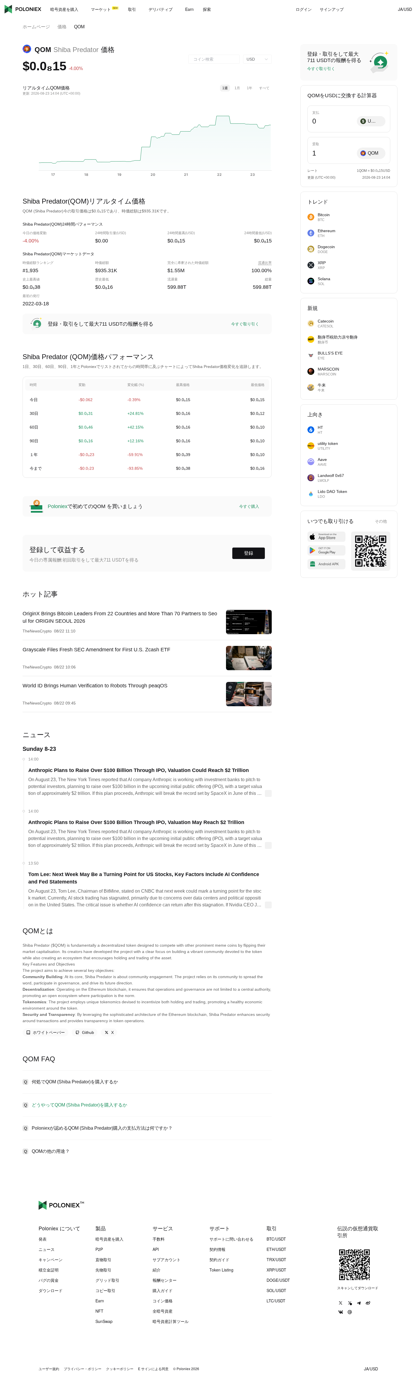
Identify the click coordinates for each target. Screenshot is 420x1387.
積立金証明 (49, 1270)
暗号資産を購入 (109, 1239)
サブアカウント (167, 1259)
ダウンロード (51, 1290)
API (156, 1249)
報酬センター (165, 1280)
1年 (249, 88)
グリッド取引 (107, 1280)
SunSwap (104, 1321)
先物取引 (103, 1270)
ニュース (47, 1249)
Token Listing (221, 1270)
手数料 (159, 1239)
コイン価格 (163, 1301)
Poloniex (23, 9)
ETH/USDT (276, 1249)
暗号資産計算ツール (171, 1321)
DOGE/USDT (278, 1280)
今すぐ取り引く (245, 324)
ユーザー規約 (49, 1369)
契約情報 (217, 1249)
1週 (225, 88)
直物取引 (103, 1259)
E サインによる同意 (153, 1369)
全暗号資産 (163, 1311)
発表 (43, 1239)
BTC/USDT (276, 1239)
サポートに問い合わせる (231, 1239)
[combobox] (214, 59)
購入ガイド (163, 1290)
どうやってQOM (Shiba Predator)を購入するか (79, 1105)
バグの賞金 (49, 1280)
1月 (237, 88)
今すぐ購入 (249, 506)
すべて (264, 88)
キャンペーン (51, 1259)
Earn (99, 1301)
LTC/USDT (276, 1301)
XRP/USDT (276, 1270)
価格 (62, 26)
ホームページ (36, 26)
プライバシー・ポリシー (82, 1369)
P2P (99, 1249)
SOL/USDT (276, 1290)
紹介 (157, 1270)
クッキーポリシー (119, 1369)
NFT (99, 1311)
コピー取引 (105, 1290)
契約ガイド (219, 1259)
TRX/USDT (276, 1259)
